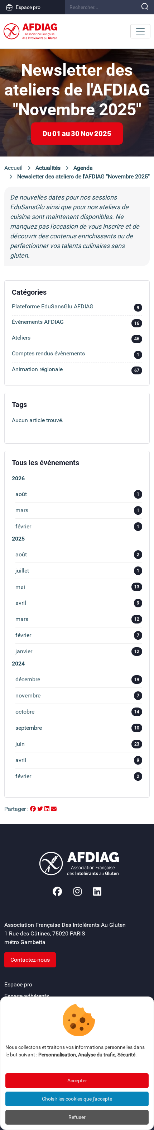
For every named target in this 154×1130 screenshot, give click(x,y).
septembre (77, 727)
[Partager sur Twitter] (40, 809)
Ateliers (75, 338)
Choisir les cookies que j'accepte (77, 1099)
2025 (18, 538)
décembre (77, 679)
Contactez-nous (30, 959)
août (77, 494)
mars (77, 510)
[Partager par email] (54, 809)
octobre (77, 711)
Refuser (77, 1117)
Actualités (48, 167)
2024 (18, 663)
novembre (77, 695)
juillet (77, 570)
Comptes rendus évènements (75, 354)
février (77, 526)
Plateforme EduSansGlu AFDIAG (75, 307)
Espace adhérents (26, 996)
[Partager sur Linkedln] (47, 809)
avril (77, 602)
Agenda (83, 167)
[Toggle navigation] (140, 31)
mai (77, 586)
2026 (18, 478)
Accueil (13, 167)
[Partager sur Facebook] (33, 809)
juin (77, 744)
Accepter (77, 1080)
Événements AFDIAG (75, 322)
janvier (77, 651)
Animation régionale (75, 369)
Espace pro (28, 7)
